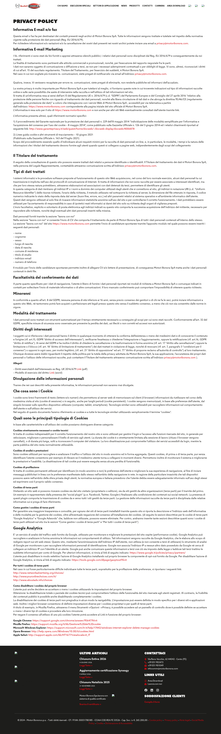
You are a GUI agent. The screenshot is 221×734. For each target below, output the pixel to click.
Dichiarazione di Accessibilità (118, 723)
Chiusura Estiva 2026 (93, 659)
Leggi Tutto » (86, 666)
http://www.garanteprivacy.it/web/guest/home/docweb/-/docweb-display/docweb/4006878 (82, 129)
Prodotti (134, 6)
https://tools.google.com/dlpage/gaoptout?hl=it (99, 560)
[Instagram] (157, 690)
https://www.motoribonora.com (47, 107)
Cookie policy (155, 720)
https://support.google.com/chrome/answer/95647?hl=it (65, 621)
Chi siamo (62, 6)
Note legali (185, 720)
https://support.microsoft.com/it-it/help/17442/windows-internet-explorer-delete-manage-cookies (103, 628)
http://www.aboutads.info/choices (32, 580)
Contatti (147, 6)
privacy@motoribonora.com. (173, 43)
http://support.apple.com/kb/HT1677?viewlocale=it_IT (59, 635)
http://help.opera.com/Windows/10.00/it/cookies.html (63, 631)
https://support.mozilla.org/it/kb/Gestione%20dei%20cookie (66, 624)
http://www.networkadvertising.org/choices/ (38, 573)
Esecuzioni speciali (80, 6)
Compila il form (152, 702)
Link (79, 369)
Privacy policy (171, 720)
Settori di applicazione (106, 6)
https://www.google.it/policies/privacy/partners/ (158, 553)
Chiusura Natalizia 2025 (95, 682)
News (124, 6)
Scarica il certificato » (90, 704)
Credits (100, 723)
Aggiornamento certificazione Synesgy (104, 670)
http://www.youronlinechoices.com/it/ (34, 577)
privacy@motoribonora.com (140, 166)
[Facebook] (145, 690)
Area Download (176, 6)
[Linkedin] (151, 690)
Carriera (160, 6)
